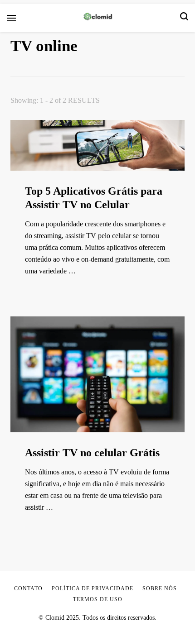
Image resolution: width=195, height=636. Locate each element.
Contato (28, 588)
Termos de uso (97, 599)
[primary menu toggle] (11, 18)
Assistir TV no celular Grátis (92, 453)
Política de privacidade (92, 588)
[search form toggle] (184, 17)
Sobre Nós (159, 588)
